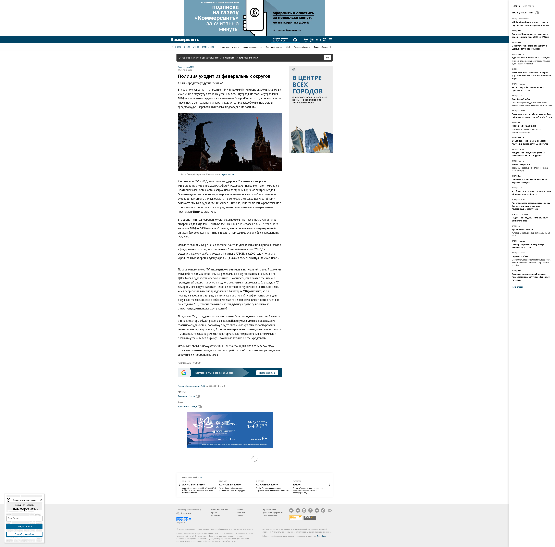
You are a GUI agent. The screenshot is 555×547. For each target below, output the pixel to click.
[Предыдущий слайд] (179, 485)
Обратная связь (269, 509)
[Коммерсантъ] (185, 40)
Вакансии (240, 512)
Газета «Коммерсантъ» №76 (191, 385)
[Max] (323, 510)
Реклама (240, 509)
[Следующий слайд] (330, 485)
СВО (288, 47)
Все (201, 477)
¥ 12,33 (196, 47)
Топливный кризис (302, 47)
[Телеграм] (291, 510)
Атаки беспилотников (253, 47)
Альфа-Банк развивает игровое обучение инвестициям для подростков (272, 489)
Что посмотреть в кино (229, 47)
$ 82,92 (178, 47)
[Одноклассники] (310, 510)
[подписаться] (199, 396)
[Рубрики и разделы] (330, 40)
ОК (327, 57)
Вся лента (517, 287)
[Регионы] (306, 40)
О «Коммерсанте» (220, 509)
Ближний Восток (321, 47)
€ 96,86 (187, 47)
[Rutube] (317, 510)
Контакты (216, 515)
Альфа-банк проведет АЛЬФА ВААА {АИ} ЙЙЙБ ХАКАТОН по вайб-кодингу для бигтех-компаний (199, 490)
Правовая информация (273, 512)
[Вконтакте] (298, 510)
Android (239, 515)
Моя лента (528, 6)
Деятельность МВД (186, 67)
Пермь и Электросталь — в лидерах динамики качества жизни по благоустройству (308, 490)
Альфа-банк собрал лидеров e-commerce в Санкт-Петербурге (232, 489)
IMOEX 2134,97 (208, 47)
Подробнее (321, 536)
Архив (214, 512)
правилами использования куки (240, 57)
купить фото (228, 174)
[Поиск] (324, 40)
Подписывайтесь (267, 372)
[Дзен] (304, 510)
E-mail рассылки (269, 515)
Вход (318, 39)
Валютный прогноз (274, 47)
